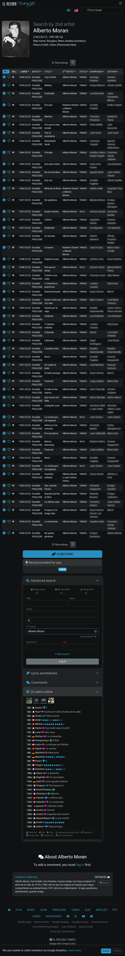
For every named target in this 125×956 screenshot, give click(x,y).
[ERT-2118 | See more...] (5, 116)
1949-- (25, 275)
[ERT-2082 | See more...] (5, 324)
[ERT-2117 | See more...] (5, 236)
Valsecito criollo (55, 806)
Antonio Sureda (97, 211)
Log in (62, 661)
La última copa (51, 502)
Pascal (39, 797)
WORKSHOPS (54, 916)
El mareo (48, 247)
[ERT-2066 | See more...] (5, 316)
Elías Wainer (113, 275)
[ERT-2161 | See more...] (5, 332)
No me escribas (52, 172)
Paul (37, 711)
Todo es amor (52, 716)
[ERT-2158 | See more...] (5, 389)
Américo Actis (97, 259)
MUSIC (31, 909)
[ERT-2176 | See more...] (5, 373)
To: (64, 642)
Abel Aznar (112, 283)
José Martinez (97, 365)
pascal (39, 806)
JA (36, 700)
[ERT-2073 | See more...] (5, 188)
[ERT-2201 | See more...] (5, 510)
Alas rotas (49, 732)
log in (80, 865)
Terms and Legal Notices (62, 931)
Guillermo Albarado (26, 877)
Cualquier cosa (51, 405)
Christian (41, 793)
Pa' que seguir (56, 777)
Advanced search (43, 581)
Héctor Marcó (114, 397)
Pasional (48, 381)
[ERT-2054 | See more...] (5, 433)
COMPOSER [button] (96, 71)
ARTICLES (101, 909)
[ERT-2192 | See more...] (5, 180)
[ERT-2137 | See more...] (5, 521)
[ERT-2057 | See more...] (5, 365)
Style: (72, 598)
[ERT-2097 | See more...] (5, 397)
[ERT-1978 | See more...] (5, 441)
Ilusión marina (51, 211)
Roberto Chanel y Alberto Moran (70, 108)
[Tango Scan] (51, 740)
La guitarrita (52, 773)
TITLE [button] (47, 71)
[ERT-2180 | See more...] (5, 405)
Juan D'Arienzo (68, 926)
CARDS (36, 916)
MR (44, 700)
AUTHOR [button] (112, 71)
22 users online (42, 692)
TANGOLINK (59, 909)
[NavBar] (120, 3)
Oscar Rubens (114, 259)
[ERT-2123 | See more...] (5, 308)
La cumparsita (53, 736)
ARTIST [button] (36, 71)
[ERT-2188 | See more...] (5, 105)
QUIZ (87, 909)
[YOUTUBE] (83, 916)
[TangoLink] (44, 716)
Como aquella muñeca (56, 781)
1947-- (25, 200)
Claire (39, 773)
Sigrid (38, 748)
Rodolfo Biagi (24, 922)
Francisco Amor (98, 275)
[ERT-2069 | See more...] (5, 200)
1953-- (25, 474)
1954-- (25, 510)
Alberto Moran (69, 77)
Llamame (49, 340)
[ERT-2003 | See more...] (5, 219)
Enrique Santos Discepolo (112, 203)
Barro (47, 356)
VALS (82, 211)
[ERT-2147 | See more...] (5, 474)
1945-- (25, 77)
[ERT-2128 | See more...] (5, 141)
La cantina (50, 748)
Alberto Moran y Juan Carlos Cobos (69, 477)
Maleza (48, 85)
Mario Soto (112, 381)
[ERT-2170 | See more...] (5, 152)
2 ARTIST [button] (68, 71)
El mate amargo (52, 373)
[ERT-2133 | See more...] (5, 228)
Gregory (40, 785)
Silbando (54, 793)
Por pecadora (51, 433)
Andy (37, 720)
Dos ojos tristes (52, 164)
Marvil (110, 291)
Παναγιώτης (41, 740)
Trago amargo (55, 826)
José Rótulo (113, 340)
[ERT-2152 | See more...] (5, 132)
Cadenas (48, 316)
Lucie (38, 744)
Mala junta (53, 752)
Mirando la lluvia (52, 188)
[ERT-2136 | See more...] (5, 211)
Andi (38, 781)
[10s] (13, 77)
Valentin (40, 802)
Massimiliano (43, 818)
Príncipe (48, 152)
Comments (39, 682)
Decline (117, 950)
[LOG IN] (68, 10)
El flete (55, 740)
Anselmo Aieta (97, 521)
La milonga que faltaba (56, 744)
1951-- (25, 356)
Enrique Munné (97, 85)
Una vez (48, 180)
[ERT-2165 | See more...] (5, 533)
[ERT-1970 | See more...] (5, 291)
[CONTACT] (91, 916)
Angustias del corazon (57, 814)
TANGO (83, 77)
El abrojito (49, 93)
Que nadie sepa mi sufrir (57, 728)
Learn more (74, 950)
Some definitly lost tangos (46, 926)
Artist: (29, 609)
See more (62, 654)
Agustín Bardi (96, 172)
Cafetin (48, 219)
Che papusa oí (56, 785)
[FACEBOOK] (68, 916)
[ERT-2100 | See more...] (5, 417)
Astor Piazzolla (97, 389)
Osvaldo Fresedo (80, 922)
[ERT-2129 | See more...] (5, 124)
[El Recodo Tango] (9, 910)
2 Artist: (31, 626)
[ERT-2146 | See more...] (5, 93)
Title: (28, 598)
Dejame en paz (51, 259)
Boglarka (40, 777)
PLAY (19, 909)
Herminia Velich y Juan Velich (114, 409)
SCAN (43, 909)
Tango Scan (39, 589)
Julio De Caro (96, 247)
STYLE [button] (83, 71)
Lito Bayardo (96, 228)
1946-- (25, 141)
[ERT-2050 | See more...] (5, 457)
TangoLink (88, 589)
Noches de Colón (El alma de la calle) (62, 711)
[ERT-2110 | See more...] (5, 259)
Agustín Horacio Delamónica (113, 144)
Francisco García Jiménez (112, 156)
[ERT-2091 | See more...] (5, 247)
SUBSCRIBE (64, 554)
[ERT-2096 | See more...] (5, 348)
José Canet (95, 132)
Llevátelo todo (51, 348)
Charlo (93, 332)
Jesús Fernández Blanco (112, 97)
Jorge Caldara (97, 381)
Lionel (39, 814)
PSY (114, 909)
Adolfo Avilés (96, 188)
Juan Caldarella (97, 433)
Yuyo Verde (50, 77)
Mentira (48, 116)
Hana (38, 761)
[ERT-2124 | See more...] (5, 77)
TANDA (75, 909)
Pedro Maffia (96, 124)
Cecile (39, 810)
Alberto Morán (114, 533)
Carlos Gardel (96, 474)
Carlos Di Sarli (86, 926)
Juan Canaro (96, 417)
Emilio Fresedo (114, 105)
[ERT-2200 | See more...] (5, 502)
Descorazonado (52, 291)
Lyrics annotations (44, 673)
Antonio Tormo (97, 267)
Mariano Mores (97, 200)
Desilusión (49, 228)
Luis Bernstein (97, 93)
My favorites (63, 589)
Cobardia (49, 332)
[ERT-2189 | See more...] (5, 356)
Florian (38, 736)
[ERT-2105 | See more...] (5, 449)
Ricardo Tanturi (41, 922)
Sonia (38, 707)
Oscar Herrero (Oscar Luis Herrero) (97, 513)
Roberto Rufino (97, 441)
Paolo (38, 728)
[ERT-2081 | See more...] (5, 466)
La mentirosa (51, 521)
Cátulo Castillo (114, 85)
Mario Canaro (97, 299)
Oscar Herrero (97, 291)
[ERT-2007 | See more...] (5, 172)
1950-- (25, 299)
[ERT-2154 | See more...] (5, 381)
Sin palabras (50, 200)
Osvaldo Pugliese (60, 922)
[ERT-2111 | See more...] (5, 85)
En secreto (49, 236)
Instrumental (86, 636)
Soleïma (39, 769)
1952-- (25, 405)
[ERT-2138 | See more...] (5, 485)
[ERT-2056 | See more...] (5, 267)
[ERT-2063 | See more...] (5, 493)
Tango (38, 765)
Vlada (38, 716)
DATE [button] (24, 71)
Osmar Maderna (99, 922)
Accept (106, 950)
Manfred (39, 752)
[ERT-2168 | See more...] (5, 299)
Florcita (50, 810)
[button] (76, 10)
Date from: (31, 642)
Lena (37, 732)
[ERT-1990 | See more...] (5, 425)
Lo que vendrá (62, 818)
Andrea (40, 826)
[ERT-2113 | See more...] (5, 340)
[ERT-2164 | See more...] (5, 164)
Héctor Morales (97, 397)
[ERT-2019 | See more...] (5, 283)
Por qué (48, 105)
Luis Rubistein (114, 164)
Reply (105, 882)
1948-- (25, 259)
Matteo (39, 724)
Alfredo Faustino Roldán (111, 239)
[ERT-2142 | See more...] (5, 275)
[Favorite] (9, 77)
